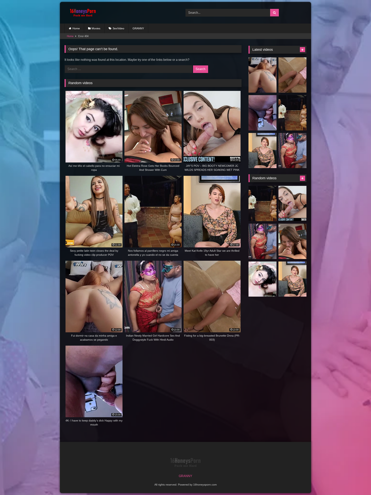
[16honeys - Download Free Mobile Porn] (82, 13)
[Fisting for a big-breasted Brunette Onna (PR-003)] (292, 75)
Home (76, 28)
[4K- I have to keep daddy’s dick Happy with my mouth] (262, 112)
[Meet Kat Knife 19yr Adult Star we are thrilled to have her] (262, 150)
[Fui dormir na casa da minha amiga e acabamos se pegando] (262, 75)
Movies (96, 28)
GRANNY (138, 28)
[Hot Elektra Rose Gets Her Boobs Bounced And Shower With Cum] (292, 241)
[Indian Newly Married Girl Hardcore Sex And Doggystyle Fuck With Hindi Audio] (292, 150)
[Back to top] (359, 483)
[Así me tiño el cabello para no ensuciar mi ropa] (262, 279)
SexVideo (118, 28)
